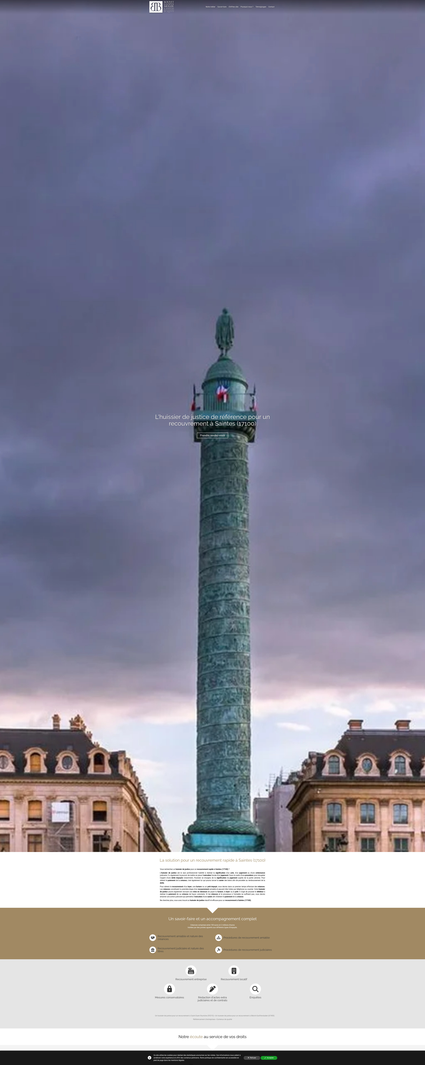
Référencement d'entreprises (204, 1019)
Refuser (253, 1058)
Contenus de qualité (224, 1019)
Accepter (270, 1058)
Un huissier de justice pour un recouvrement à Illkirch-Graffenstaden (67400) (244, 1016)
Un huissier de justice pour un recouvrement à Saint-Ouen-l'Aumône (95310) (184, 1016)
